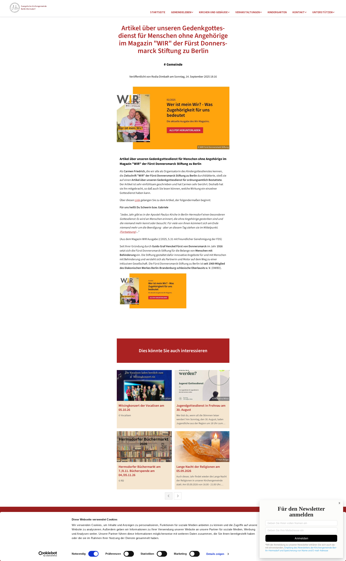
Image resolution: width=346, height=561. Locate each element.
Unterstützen (322, 12)
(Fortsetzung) (128, 232)
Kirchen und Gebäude (213, 12)
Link (137, 200)
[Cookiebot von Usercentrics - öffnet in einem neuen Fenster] (48, 554)
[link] (182, 12)
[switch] (129, 554)
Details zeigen (215, 553)
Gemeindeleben (181, 12)
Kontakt (298, 12)
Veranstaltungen (247, 12)
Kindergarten (277, 12)
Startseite (157, 12)
